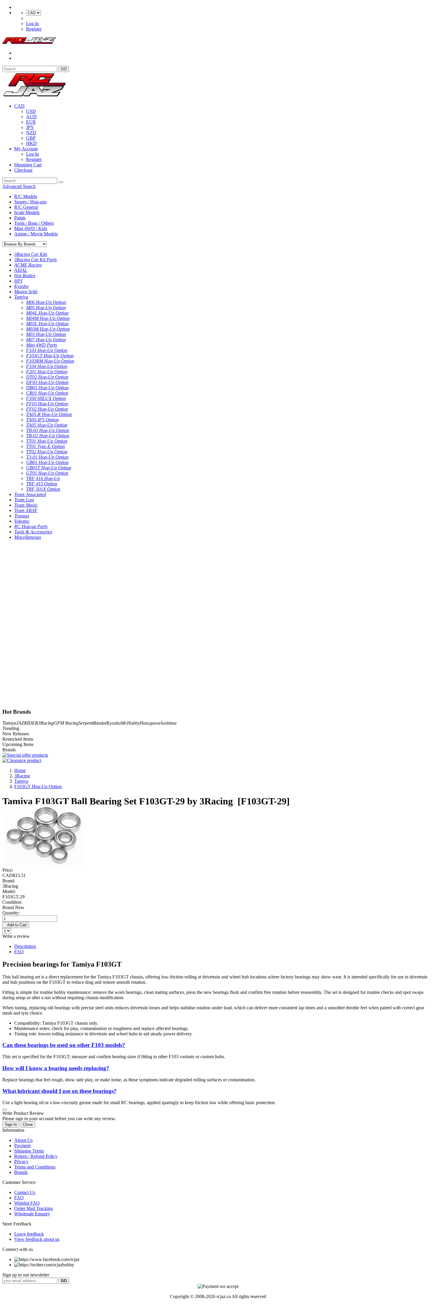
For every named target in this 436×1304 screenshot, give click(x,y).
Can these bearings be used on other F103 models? (63, 1045)
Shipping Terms (29, 1150)
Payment (22, 1145)
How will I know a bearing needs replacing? (55, 1068)
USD (31, 111)
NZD (31, 132)
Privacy (21, 1161)
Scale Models (26, 212)
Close (28, 1124)
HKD (31, 143)
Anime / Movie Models (36, 233)
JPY (30, 127)
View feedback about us (36, 1239)
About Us (23, 1140)
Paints (20, 217)
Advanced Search (19, 186)
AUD (31, 116)
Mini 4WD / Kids (30, 228)
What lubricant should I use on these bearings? (59, 1091)
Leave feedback (29, 1233)
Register (34, 28)
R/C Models (25, 196)
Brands (21, 1172)
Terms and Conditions (34, 1166)
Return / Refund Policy (36, 1156)
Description (25, 946)
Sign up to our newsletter (25, 1274)
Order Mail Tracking (33, 1208)
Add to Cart (16, 925)
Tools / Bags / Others (34, 223)
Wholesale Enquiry (32, 1213)
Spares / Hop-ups (30, 201)
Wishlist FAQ (27, 1203)
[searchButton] (60, 182)
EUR (31, 122)
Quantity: (11, 912)
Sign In (11, 1124)
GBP (31, 138)
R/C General (26, 207)
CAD (19, 106)
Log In (32, 23)
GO (64, 69)
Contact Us (24, 1192)
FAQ (19, 951)
